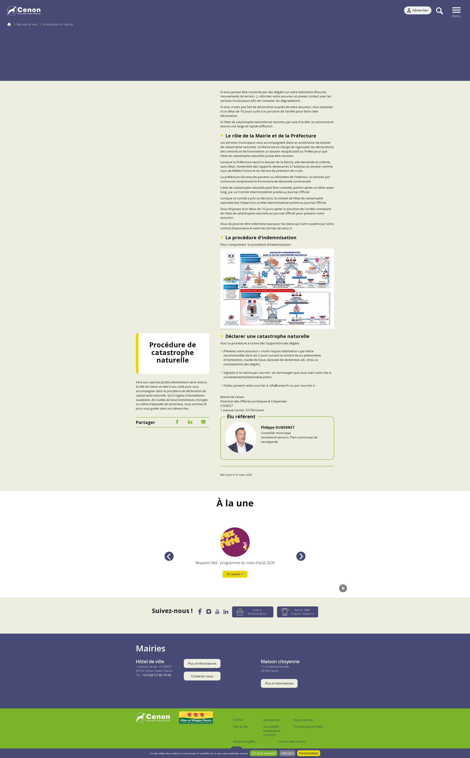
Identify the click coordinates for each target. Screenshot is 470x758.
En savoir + (235, 574)
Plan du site (240, 727)
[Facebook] (177, 422)
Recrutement (271, 720)
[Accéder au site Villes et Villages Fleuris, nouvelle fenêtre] (196, 717)
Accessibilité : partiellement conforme (271, 731)
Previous (169, 556)
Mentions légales (244, 741)
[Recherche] (439, 11)
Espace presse (303, 720)
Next (301, 556)
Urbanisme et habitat (58, 24)
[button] (457, 11)
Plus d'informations (202, 663)
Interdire (287, 753)
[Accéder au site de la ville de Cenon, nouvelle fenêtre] (153, 718)
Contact (238, 720)
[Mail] (203, 422)
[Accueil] (23, 11)
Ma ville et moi (27, 24)
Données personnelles (308, 727)
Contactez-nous (202, 676)
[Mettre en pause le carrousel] (343, 588)
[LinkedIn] (190, 422)
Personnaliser (308, 753)
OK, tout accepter (264, 753)
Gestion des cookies (292, 741)
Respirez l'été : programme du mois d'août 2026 (235, 562)
